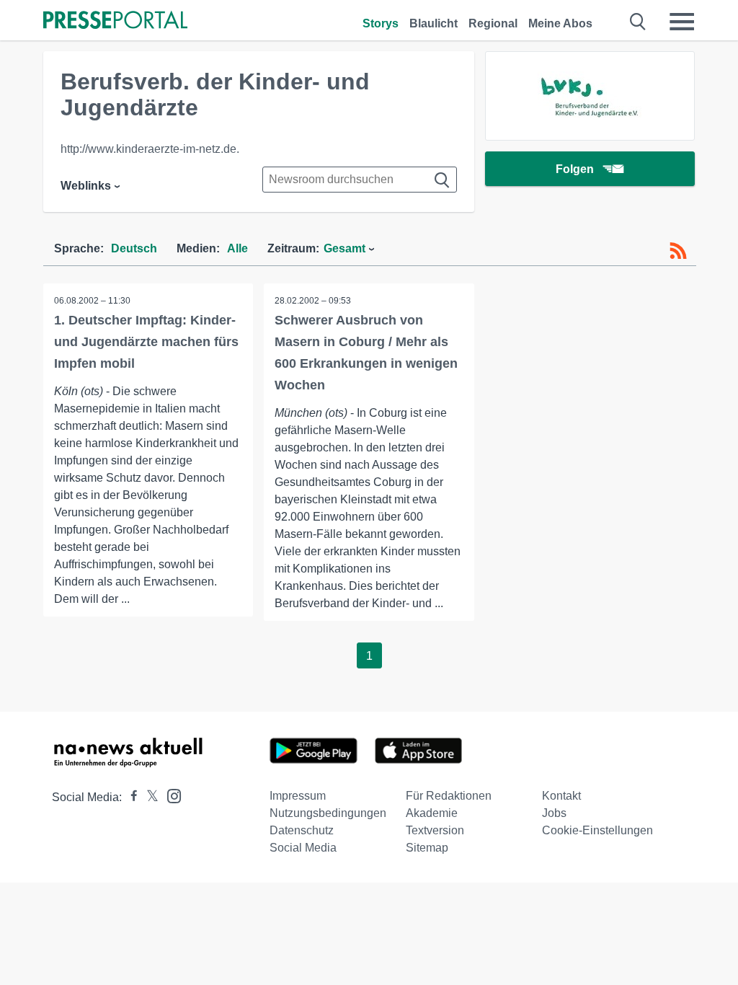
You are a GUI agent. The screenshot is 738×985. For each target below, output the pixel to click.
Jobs (554, 813)
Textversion (435, 830)
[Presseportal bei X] (148, 797)
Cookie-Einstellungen (597, 830)
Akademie (432, 813)
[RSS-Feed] (678, 251)
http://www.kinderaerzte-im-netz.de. (150, 149)
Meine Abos (560, 23)
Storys (381, 23)
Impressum (298, 796)
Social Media (303, 848)
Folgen (575, 169)
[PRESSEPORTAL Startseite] (115, 21)
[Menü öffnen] (682, 22)
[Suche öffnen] (638, 22)
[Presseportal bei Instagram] (170, 795)
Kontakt (561, 796)
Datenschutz (302, 830)
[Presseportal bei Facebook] (130, 797)
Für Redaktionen (449, 796)
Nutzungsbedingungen (328, 813)
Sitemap (427, 848)
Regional (492, 23)
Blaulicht (433, 23)
